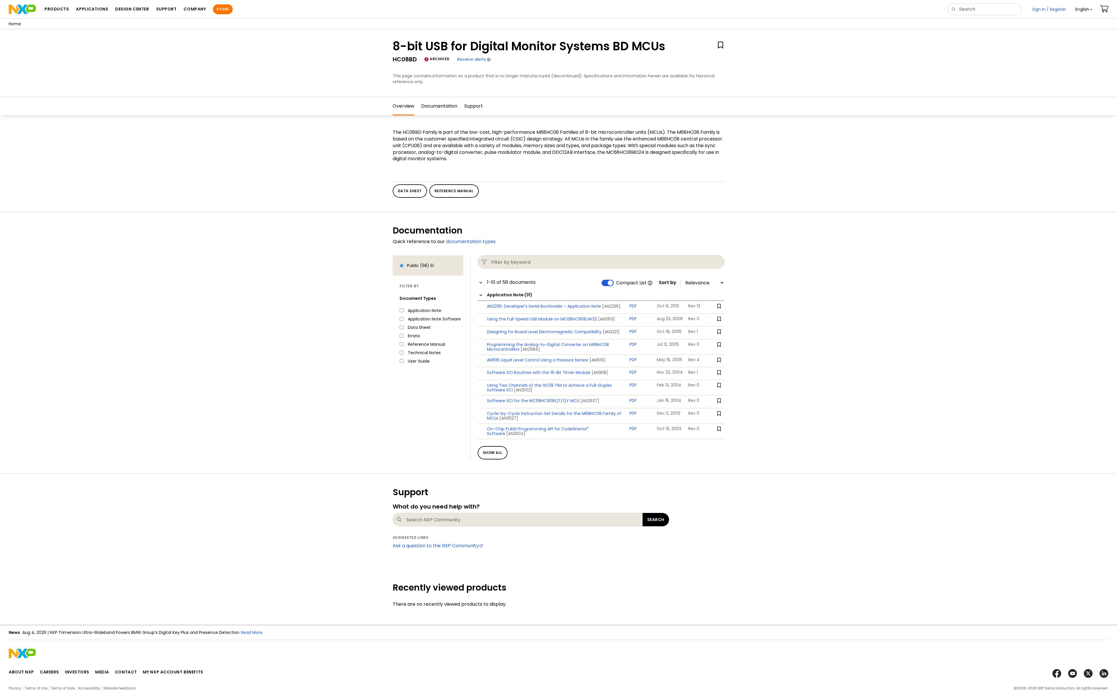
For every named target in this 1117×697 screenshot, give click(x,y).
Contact (126, 672)
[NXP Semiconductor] (22, 9)
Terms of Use (36, 688)
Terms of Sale (63, 688)
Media (102, 672)
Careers (49, 672)
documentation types (471, 241)
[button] (1084, 9)
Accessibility (89, 688)
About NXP (21, 672)
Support (473, 106)
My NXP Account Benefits (173, 672)
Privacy (15, 688)
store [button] (222, 9)
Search (655, 520)
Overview (403, 106)
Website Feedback (119, 688)
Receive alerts (471, 59)
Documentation (439, 106)
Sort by (667, 282)
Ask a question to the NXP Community (436, 545)
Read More (181, 632)
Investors (77, 672)
